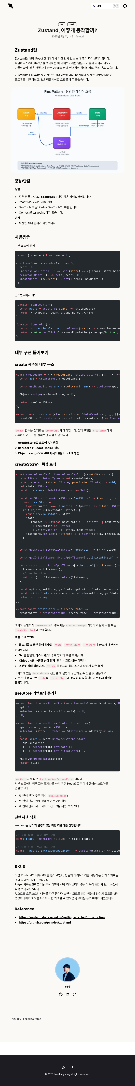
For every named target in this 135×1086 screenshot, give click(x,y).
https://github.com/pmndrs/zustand (45, 922)
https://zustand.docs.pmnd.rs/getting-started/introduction (62, 917)
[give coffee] (71, 1067)
